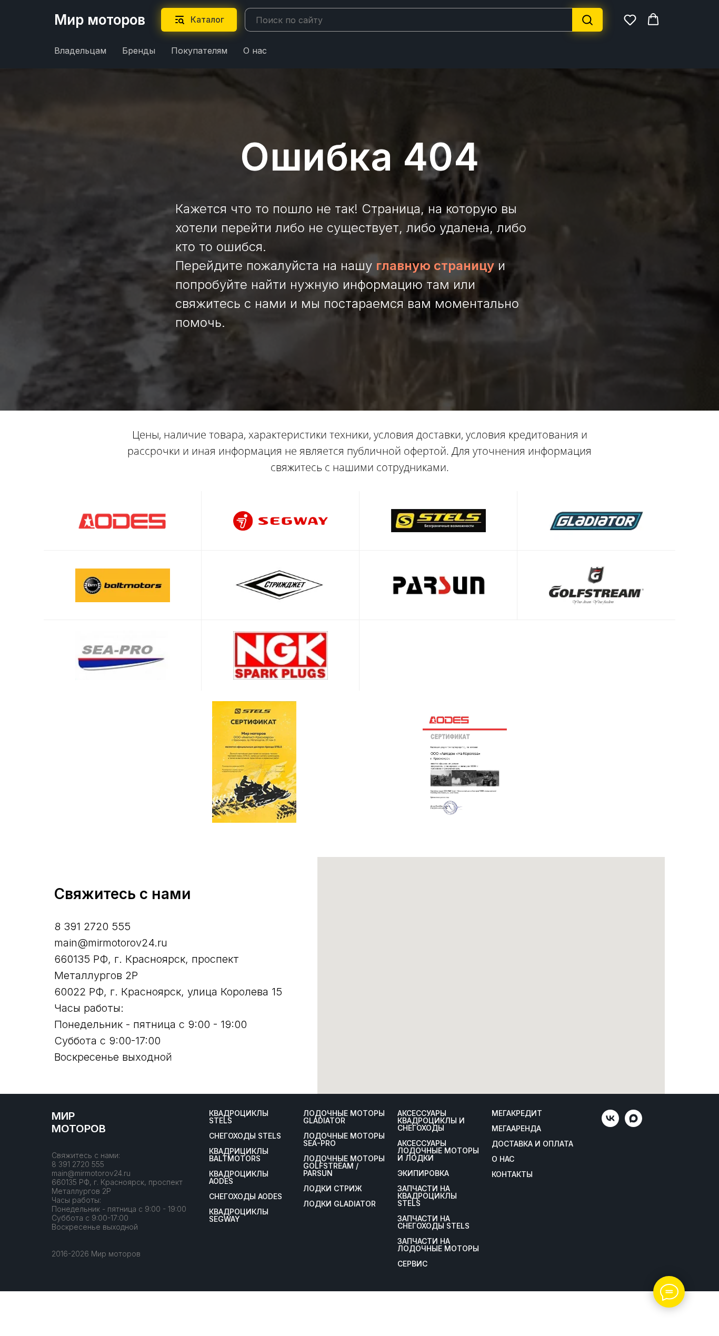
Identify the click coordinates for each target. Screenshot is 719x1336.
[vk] (610, 1124)
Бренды (138, 50)
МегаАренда (516, 1128)
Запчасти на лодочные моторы (438, 1245)
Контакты (512, 1174)
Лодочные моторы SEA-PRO (344, 1139)
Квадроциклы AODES (238, 1177)
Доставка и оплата (532, 1144)
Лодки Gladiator (339, 1204)
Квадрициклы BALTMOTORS (238, 1155)
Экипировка (423, 1173)
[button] (630, 19)
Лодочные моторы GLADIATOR (344, 1117)
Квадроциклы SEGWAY (238, 1215)
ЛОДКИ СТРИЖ (332, 1188)
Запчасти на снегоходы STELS (433, 1222)
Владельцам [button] (80, 50)
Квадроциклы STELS (238, 1117)
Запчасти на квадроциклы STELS (427, 1196)
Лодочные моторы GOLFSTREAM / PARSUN (344, 1166)
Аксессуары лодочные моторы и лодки (438, 1151)
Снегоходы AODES (245, 1196)
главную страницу (435, 265)
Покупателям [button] (199, 50)
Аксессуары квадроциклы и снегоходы (431, 1121)
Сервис (412, 1264)
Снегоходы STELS (245, 1136)
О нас (255, 50)
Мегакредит (517, 1113)
